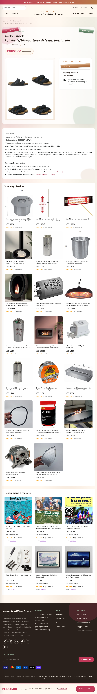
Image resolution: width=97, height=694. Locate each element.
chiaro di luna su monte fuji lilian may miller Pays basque (78, 576)
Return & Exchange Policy (45, 175)
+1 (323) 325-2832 (42, 623)
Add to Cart (85, 689)
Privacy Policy (82, 618)
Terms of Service (83, 622)
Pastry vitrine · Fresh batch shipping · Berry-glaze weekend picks (48, 2)
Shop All (16, 13)
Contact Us (60, 618)
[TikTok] (22, 641)
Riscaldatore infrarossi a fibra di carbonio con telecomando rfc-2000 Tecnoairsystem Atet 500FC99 (48, 220)
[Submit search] (23, 8)
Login (75, 8)
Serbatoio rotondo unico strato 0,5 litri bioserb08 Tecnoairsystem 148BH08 (18, 220)
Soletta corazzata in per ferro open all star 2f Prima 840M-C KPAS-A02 (48, 473)
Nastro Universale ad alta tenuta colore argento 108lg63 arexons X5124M (46, 389)
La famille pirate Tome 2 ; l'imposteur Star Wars (18, 527)
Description (9, 134)
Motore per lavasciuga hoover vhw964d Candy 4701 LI (16, 473)
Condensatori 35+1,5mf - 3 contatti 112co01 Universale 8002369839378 (18, 347)
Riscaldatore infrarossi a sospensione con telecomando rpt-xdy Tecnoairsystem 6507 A (78, 220)
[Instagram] (11, 641)
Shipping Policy (82, 627)
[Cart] (92, 7)
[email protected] (56, 172)
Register (84, 8)
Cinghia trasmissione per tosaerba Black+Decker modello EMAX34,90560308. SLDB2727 (17, 431)
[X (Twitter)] (28, 641)
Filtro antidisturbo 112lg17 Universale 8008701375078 (48, 304)
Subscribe (86, 660)
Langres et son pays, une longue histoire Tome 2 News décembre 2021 (48, 527)
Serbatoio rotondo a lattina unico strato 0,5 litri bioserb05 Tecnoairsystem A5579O (77, 262)
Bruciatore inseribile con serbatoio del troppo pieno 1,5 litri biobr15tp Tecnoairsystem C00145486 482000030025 (78, 389)
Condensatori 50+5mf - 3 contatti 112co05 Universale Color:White (17, 389)
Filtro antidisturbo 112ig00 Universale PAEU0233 (78, 347)
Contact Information (84, 631)
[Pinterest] (5, 647)
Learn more (62, 689)
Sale (91, 13)
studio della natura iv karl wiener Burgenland (46, 576)
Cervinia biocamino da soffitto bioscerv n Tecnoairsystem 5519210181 (16, 262)
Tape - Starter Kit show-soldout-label (18, 575)
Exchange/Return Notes (15, 163)
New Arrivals (79, 13)
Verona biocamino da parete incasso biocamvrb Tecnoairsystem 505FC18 (48, 347)
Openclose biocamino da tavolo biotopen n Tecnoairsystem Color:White (76, 431)
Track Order (60, 627)
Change (70, 76)
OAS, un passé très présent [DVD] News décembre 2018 (77, 527)
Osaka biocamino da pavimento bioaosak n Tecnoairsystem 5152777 (18, 304)
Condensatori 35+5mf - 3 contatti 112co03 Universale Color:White (47, 262)
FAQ (57, 622)
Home (6, 13)
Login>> (13, 541)
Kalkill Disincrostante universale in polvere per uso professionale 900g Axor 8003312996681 (48, 431)
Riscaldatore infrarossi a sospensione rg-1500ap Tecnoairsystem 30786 (78, 304)
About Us (59, 614)
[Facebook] (5, 641)
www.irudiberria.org (48, 13)
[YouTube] (16, 641)
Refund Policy (82, 614)
